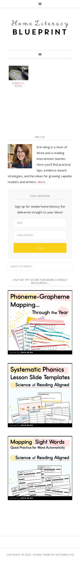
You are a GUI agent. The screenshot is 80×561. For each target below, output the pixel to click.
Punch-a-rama (18, 84)
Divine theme (42, 554)
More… (42, 182)
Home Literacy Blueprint (40, 27)
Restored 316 (65, 554)
